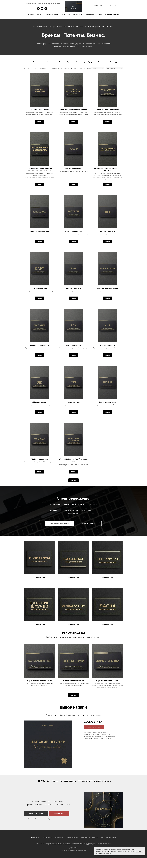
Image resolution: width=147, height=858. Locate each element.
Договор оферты (59, 837)
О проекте (31, 14)
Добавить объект (111, 837)
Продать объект (78, 14)
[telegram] (38, 9)
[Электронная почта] (45, 9)
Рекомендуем (65, 14)
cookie (128, 849)
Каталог (40, 14)
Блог (100, 14)
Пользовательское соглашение (89, 837)
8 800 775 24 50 (97, 5)
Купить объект (91, 14)
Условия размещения (112, 14)
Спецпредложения (52, 14)
